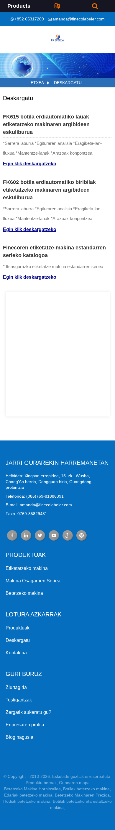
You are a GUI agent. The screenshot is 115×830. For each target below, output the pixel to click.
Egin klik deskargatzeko (29, 163)
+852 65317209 (29, 19)
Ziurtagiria (16, 687)
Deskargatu (68, 82)
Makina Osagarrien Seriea (33, 580)
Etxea (37, 82)
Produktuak (17, 627)
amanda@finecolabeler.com (78, 19)
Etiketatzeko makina (27, 568)
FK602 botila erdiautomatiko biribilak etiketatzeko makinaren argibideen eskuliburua (49, 190)
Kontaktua (16, 652)
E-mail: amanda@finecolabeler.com (39, 504)
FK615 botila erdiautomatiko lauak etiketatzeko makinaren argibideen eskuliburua (46, 124)
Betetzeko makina (24, 593)
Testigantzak (19, 699)
